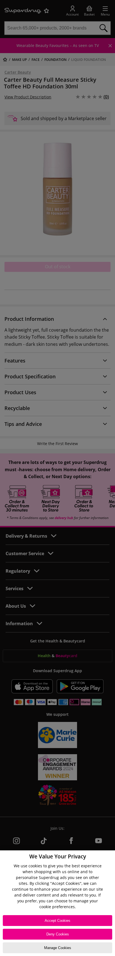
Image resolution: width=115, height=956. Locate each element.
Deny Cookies (57, 934)
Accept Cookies (57, 920)
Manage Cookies (57, 948)
